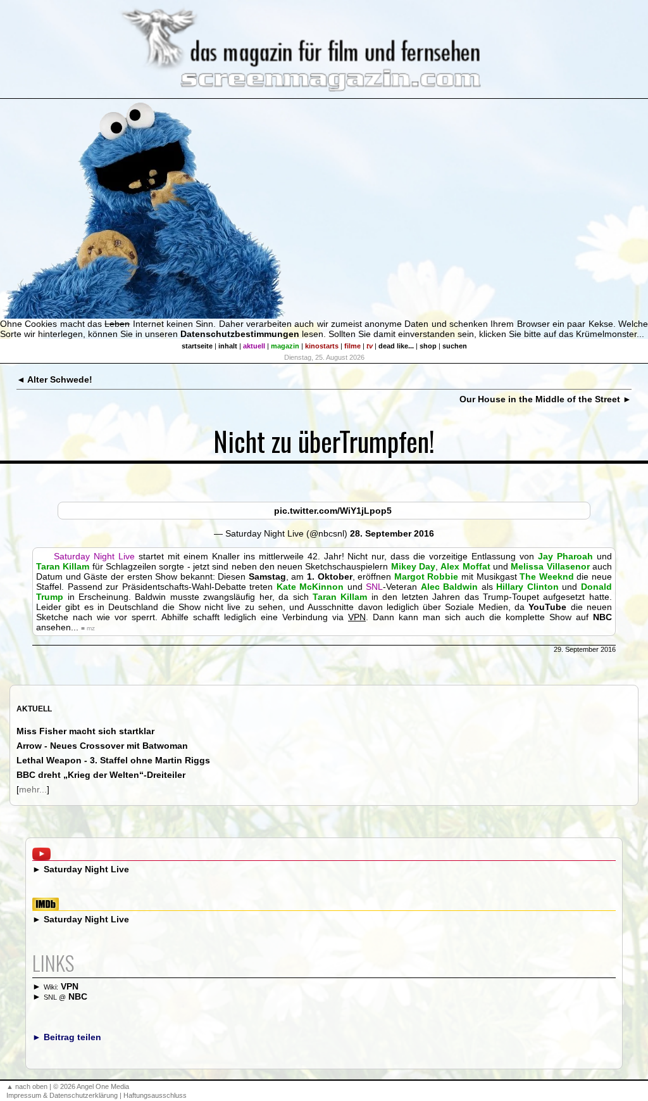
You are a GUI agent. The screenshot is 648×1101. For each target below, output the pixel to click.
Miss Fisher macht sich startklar (85, 731)
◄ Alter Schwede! (54, 379)
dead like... (396, 346)
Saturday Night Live (86, 869)
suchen (454, 346)
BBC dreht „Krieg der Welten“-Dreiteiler (100, 775)
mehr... (33, 789)
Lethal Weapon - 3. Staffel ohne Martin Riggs (113, 760)
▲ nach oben (26, 1086)
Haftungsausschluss (155, 1095)
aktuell (254, 346)
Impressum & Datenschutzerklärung (62, 1095)
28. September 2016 (392, 533)
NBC (77, 996)
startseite (197, 346)
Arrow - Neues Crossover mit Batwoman (102, 746)
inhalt (227, 346)
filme (352, 346)
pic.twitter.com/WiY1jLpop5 (333, 511)
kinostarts (322, 346)
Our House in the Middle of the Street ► (545, 399)
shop (428, 346)
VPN (69, 986)
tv (369, 346)
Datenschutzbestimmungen (239, 334)
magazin (285, 346)
